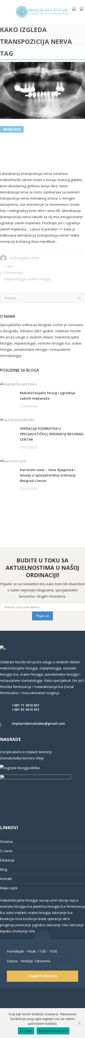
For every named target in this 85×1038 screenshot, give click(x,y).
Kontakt (6, 878)
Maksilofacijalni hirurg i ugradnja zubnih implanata (47, 396)
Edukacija (7, 860)
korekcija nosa (11, 918)
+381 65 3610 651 (25, 709)
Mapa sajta (8, 888)
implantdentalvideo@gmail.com (38, 723)
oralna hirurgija (39, 912)
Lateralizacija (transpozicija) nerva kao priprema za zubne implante (41, 152)
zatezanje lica (62, 912)
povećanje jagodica (30, 925)
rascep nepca (67, 900)
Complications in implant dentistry (26, 752)
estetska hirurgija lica (16, 906)
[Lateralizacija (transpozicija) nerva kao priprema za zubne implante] (42, 90)
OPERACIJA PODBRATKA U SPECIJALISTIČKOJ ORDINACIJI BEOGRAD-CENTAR (52, 434)
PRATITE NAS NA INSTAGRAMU (24, 513)
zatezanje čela (57, 925)
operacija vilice (58, 918)
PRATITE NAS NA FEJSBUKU (21, 507)
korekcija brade (35, 918)
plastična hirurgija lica (49, 906)
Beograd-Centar (27, 258)
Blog (3, 869)
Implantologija (15, 279)
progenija (7, 925)
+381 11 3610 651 (25, 705)
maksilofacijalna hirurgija (19, 900)
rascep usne (48, 900)
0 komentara (13, 272)
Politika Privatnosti (53, 1031)
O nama (6, 851)
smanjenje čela (23, 931)
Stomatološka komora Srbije (22, 758)
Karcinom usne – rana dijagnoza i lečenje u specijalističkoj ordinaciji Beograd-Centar (48, 475)
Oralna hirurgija (39, 279)
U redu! (26, 1031)
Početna (6, 841)
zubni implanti (16, 912)
